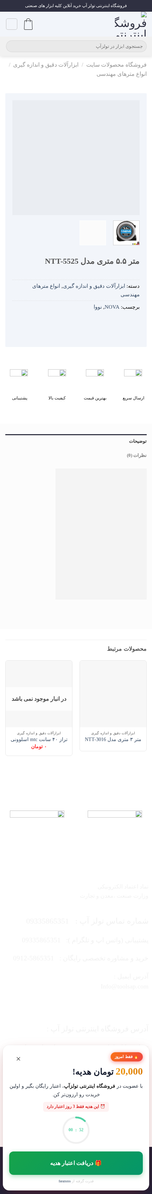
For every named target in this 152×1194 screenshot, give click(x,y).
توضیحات (138, 441)
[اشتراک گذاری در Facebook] (124, 323)
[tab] (76, 441)
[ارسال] (12, 46)
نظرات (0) (137, 455)
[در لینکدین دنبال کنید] (55, 1005)
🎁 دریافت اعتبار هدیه (76, 1163)
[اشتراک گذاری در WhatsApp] (134, 323)
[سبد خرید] (28, 24)
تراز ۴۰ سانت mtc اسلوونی (39, 739)
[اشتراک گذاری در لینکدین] (92, 323)
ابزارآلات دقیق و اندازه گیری (45, 65)
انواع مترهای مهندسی (122, 74)
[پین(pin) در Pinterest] (102, 323)
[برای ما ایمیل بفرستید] (83, 1005)
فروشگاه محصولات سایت (116, 65)
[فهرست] (11, 24)
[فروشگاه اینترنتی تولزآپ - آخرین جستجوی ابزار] (131, 24)
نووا (98, 307)
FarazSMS (65, 1181)
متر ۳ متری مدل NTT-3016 (113, 739)
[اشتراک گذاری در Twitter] (113, 323)
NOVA (112, 307)
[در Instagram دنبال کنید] (96, 1005)
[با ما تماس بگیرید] (69, 1005)
